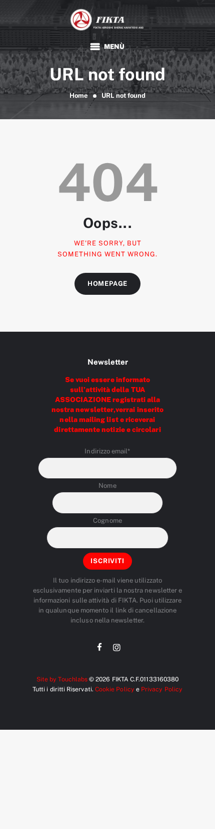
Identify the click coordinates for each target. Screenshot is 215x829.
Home (79, 95)
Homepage (108, 283)
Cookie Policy (114, 689)
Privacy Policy (161, 689)
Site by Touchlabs (62, 679)
